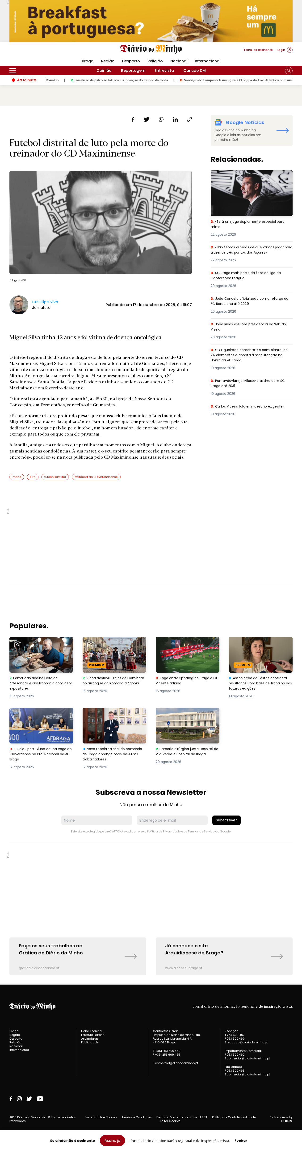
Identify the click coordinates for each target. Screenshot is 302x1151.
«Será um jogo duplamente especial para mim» (250, 175)
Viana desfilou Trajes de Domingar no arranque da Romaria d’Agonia (107, 645)
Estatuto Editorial (93, 1035)
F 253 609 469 (235, 1039)
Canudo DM (194, 70)
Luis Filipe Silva (45, 302)
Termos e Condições (137, 1117)
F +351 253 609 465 (166, 1055)
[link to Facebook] (10, 1098)
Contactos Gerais (166, 1031)
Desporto (131, 61)
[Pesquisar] (288, 70)
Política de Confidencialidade (234, 1117)
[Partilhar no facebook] (133, 119)
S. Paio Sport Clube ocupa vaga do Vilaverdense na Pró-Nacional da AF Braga (40, 716)
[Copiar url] (189, 119)
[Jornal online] (34, 52)
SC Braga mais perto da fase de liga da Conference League (248, 275)
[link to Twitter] (29, 1098)
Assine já (112, 1140)
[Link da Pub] (151, 21)
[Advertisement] (151, 541)
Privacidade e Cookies (101, 1117)
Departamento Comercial (243, 1051)
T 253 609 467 (235, 1035)
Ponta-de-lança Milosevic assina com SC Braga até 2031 (250, 383)
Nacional (178, 61)
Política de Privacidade (163, 831)
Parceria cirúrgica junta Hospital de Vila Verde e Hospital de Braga (186, 716)
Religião (155, 61)
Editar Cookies (170, 1121)
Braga (87, 61)
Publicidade (89, 1042)
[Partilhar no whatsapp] (161, 119)
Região (107, 61)
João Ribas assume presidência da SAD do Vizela (249, 327)
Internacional (207, 61)
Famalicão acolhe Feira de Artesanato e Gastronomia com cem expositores (40, 645)
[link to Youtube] (40, 1098)
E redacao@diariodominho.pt (246, 1042)
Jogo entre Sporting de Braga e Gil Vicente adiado (186, 642)
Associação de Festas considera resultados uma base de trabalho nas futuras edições (260, 645)
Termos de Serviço (201, 831)
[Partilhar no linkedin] (175, 119)
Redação (231, 1031)
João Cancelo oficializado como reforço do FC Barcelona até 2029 (250, 301)
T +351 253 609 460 (166, 1051)
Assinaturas (90, 1039)
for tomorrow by (281, 1119)
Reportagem (133, 70)
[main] (151, 545)
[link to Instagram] (19, 1098)
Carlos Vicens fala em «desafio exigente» (250, 406)
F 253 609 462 (234, 1055)
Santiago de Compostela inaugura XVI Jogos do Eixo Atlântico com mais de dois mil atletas (221, 79)
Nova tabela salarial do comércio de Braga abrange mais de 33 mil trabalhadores (111, 716)
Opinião (104, 70)
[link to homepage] (151, 49)
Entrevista (164, 70)
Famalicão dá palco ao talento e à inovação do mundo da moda (90, 79)
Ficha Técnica (91, 1031)
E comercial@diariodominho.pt (175, 1063)
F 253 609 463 (234, 1071)
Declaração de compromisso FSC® (181, 1117)
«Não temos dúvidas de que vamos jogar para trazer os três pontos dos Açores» (250, 250)
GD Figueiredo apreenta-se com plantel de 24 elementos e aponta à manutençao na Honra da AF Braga (251, 355)
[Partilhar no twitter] (147, 119)
